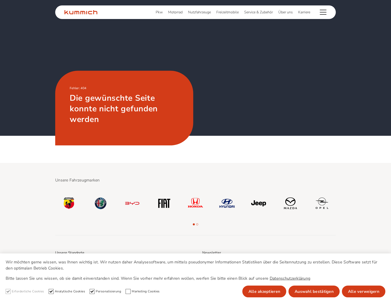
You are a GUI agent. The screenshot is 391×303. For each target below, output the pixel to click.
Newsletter (211, 253)
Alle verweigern (363, 291)
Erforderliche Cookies (28, 291)
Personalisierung (108, 291)
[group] (69, 203)
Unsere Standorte (69, 253)
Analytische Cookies (70, 291)
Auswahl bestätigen (314, 291)
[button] (194, 224)
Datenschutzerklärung (290, 278)
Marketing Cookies (146, 291)
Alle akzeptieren (264, 291)
